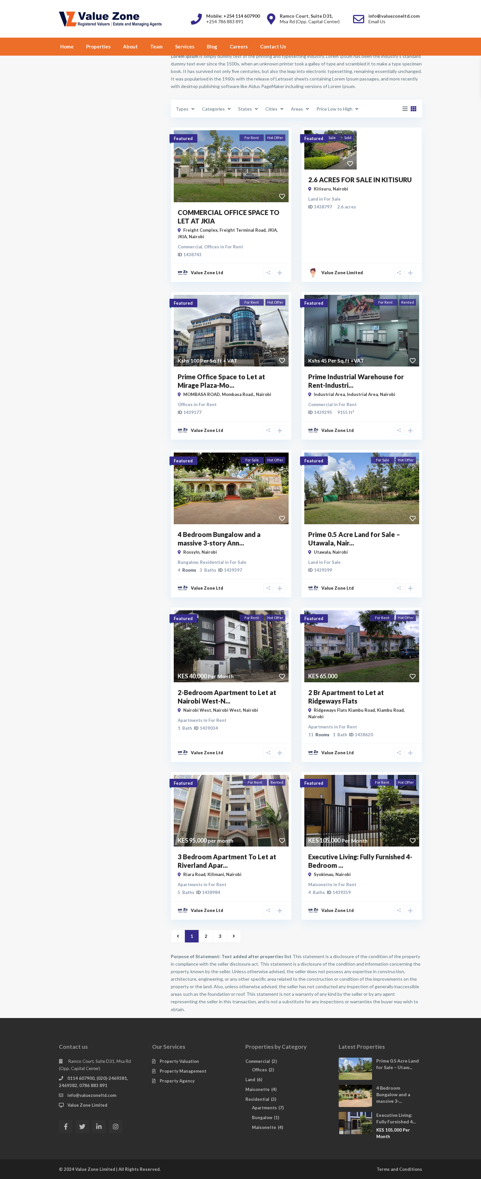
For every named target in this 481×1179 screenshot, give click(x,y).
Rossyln (191, 552)
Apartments (190, 720)
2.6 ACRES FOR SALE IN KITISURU (360, 180)
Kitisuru (322, 188)
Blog (212, 46)
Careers (239, 46)
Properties (98, 46)
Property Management (183, 1071)
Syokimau (323, 874)
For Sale (332, 199)
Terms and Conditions (399, 1169)
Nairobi (196, 236)
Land (313, 199)
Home (67, 46)
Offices (211, 246)
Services (184, 46)
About (130, 46)
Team (156, 46)
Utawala (322, 552)
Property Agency (177, 1080)
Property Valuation (179, 1061)
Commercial (190, 246)
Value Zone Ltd (207, 272)
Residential (212, 562)
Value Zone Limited (87, 1105)
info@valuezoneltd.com (91, 1095)
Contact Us (273, 46)
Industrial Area (362, 394)
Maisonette (320, 884)
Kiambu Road (390, 710)
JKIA (182, 236)
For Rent (234, 246)
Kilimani (215, 874)
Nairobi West (227, 710)
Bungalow (188, 562)
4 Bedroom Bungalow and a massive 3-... (393, 1094)
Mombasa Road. (238, 394)
